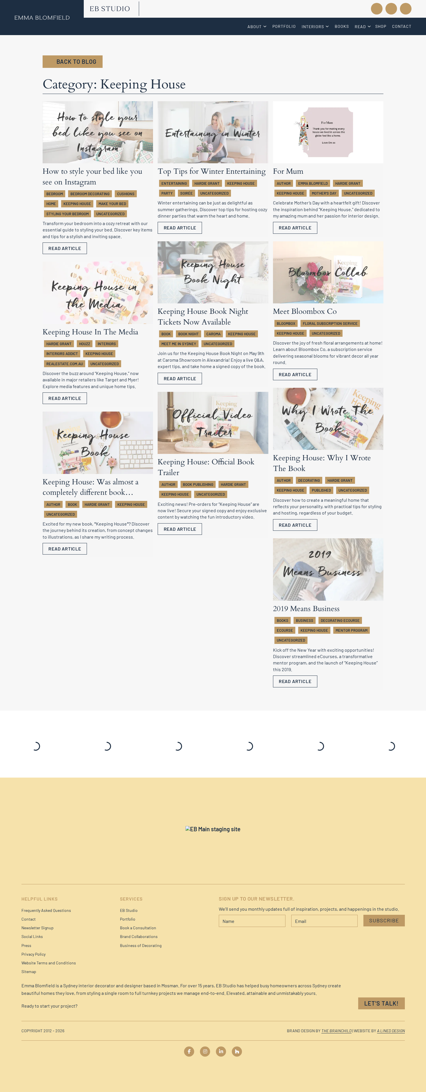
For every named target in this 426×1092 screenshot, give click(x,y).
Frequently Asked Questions (46, 910)
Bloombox (286, 323)
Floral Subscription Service (330, 323)
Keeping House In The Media (90, 332)
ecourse (285, 630)
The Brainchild (336, 1030)
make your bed (112, 203)
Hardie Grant (207, 183)
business (304, 620)
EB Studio (129, 910)
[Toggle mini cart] (405, 9)
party (167, 193)
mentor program (351, 630)
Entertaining (174, 183)
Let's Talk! (381, 1003)
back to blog (77, 61)
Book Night (188, 334)
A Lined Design (391, 1030)
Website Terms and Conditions (48, 962)
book (166, 334)
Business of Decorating (140, 945)
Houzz (84, 343)
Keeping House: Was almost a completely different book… (91, 487)
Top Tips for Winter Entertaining (212, 171)
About (254, 26)
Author (284, 183)
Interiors (107, 343)
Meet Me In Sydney (178, 343)
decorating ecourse (340, 620)
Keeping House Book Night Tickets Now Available (203, 316)
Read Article (64, 248)
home (51, 203)
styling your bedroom (67, 213)
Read (360, 26)
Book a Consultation (138, 927)
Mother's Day (324, 193)
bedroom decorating (90, 193)
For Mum (288, 171)
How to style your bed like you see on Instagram (92, 176)
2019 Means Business (306, 609)
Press (26, 945)
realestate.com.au (64, 363)
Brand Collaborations (139, 936)
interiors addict (62, 353)
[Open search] (391, 9)
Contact (402, 26)
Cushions (125, 193)
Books (342, 26)
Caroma (213, 334)
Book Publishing (198, 484)
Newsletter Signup (37, 927)
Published (321, 490)
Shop (380, 26)
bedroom (54, 193)
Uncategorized (110, 213)
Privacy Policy (33, 954)
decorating (309, 480)
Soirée (186, 193)
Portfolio (284, 26)
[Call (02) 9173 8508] (352, 8)
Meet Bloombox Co (305, 311)
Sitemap (28, 971)
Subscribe (384, 920)
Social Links (32, 936)
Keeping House (77, 203)
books (282, 620)
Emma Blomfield (313, 183)
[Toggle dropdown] (265, 26)
